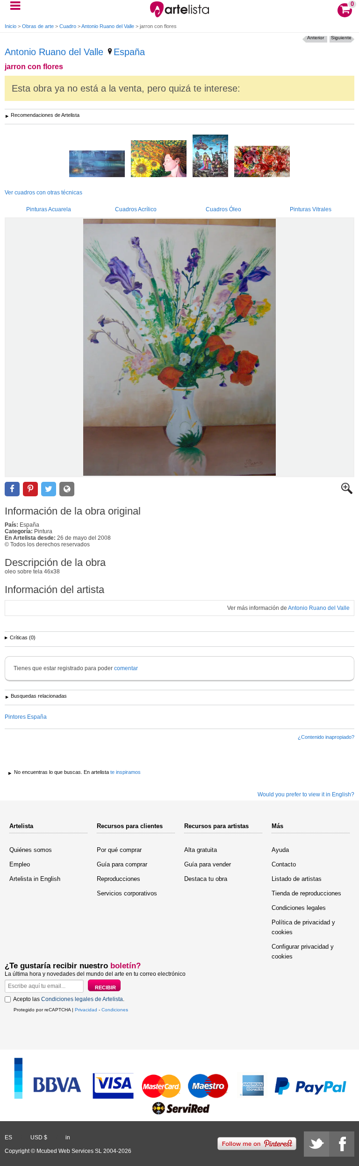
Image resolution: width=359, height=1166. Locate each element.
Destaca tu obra (205, 878)
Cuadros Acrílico (136, 209)
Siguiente (341, 37)
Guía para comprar (122, 864)
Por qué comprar (119, 849)
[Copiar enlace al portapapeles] (66, 489)
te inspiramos (125, 772)
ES (8, 1137)
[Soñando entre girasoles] (159, 159)
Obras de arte (38, 26)
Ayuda (280, 849)
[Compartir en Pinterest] (30, 489)
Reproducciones (118, 878)
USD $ (38, 1137)
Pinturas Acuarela (48, 209)
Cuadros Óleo (223, 209)
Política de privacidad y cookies (303, 927)
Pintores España (26, 717)
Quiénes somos (30, 849)
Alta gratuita (200, 849)
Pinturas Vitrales (310, 209)
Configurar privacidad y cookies (303, 951)
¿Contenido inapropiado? (326, 737)
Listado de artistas (297, 878)
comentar (126, 668)
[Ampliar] (346, 492)
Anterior (315, 37)
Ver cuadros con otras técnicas (43, 192)
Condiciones (114, 1009)
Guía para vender (207, 864)
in (67, 1137)
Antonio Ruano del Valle (107, 26)
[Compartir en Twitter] (48, 489)
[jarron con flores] (179, 347)
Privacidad (86, 1009)
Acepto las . (68, 999)
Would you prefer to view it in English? (306, 794)
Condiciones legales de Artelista (82, 999)
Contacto (284, 864)
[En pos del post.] (210, 156)
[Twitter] (316, 1144)
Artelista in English (34, 878)
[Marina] (97, 164)
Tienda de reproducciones (306, 893)
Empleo (19, 864)
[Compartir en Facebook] (12, 489)
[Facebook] (341, 1144)
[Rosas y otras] (262, 162)
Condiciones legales (299, 907)
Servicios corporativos (127, 893)
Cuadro (67, 26)
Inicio (10, 26)
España (129, 52)
